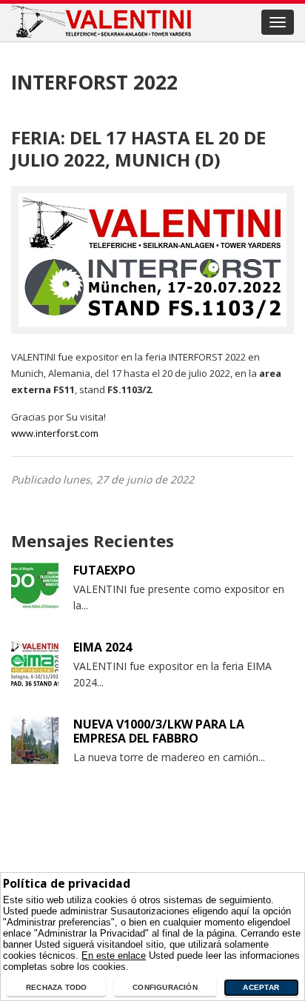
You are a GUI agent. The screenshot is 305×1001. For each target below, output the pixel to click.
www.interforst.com (54, 433)
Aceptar (260, 987)
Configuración (165, 987)
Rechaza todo (56, 987)
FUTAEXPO (104, 570)
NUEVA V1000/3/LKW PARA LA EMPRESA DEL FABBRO (158, 731)
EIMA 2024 (102, 647)
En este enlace (113, 955)
